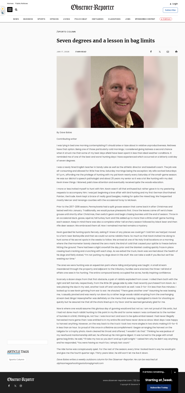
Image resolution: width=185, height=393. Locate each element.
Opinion (54, 19)
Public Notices (21, 3)
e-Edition (166, 19)
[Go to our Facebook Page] (9, 385)
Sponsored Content (145, 19)
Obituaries (97, 19)
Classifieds (114, 19)
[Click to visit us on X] (158, 51)
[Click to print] (175, 51)
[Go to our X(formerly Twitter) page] (15, 385)
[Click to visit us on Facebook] (119, 51)
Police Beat (81, 19)
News (16, 19)
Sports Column (16, 359)
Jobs (127, 19)
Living (66, 19)
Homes (10, 3)
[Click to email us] (166, 51)
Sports (41, 19)
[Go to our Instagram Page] (20, 385)
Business (28, 19)
